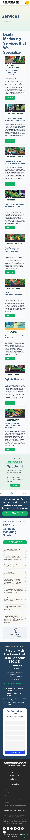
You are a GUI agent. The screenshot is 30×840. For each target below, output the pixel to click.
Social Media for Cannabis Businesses (14, 337)
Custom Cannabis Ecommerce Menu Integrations (11, 72)
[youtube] (18, 828)
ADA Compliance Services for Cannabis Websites (14, 294)
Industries (7, 793)
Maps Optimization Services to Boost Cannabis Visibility (12, 250)
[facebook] (4, 828)
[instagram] (11, 828)
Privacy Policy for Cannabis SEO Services (16, 805)
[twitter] (8, 828)
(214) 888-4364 (15, 636)
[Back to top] (26, 836)
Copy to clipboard (27, 3)
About (6, 796)
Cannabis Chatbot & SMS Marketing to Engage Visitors (14, 206)
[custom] (22, 828)
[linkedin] (15, 828)
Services (7, 789)
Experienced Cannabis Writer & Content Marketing (15, 162)
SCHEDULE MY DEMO (15, 752)
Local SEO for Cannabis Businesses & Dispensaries (15, 119)
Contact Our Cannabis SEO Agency (14, 799)
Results (7, 802)
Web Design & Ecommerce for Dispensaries (14, 380)
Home (3, 21)
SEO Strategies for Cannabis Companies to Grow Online (14, 425)
